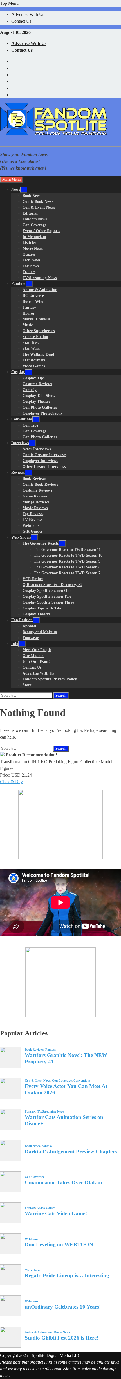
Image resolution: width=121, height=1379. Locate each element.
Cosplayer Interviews (40, 461)
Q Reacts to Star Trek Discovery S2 (52, 585)
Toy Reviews (33, 514)
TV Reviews (32, 520)
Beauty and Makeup (40, 632)
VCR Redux (33, 579)
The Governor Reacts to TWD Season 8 (67, 567)
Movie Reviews (35, 508)
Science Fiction (35, 337)
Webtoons (31, 525)
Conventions (21, 419)
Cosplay (18, 372)
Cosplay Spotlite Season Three (48, 602)
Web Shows (21, 537)
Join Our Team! (36, 661)
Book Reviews (34, 479)
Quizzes (29, 254)
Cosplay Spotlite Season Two (47, 596)
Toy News (31, 266)
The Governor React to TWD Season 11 (67, 549)
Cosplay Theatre (36, 401)
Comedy (30, 390)
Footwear (31, 638)
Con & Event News (39, 207)
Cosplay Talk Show (39, 396)
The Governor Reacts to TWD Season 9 (67, 561)
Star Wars (31, 348)
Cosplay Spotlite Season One (47, 591)
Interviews (20, 443)
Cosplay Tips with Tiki (42, 608)
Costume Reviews (37, 384)
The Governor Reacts (41, 543)
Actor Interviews (37, 449)
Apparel (29, 626)
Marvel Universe (36, 319)
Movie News (33, 248)
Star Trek (31, 342)
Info (14, 644)
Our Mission (33, 656)
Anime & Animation (40, 290)
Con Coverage (34, 225)
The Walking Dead (38, 354)
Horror (29, 313)
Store (27, 685)
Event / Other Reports (41, 231)
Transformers (34, 360)
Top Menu (9, 3)
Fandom (18, 284)
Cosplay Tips (33, 378)
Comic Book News (38, 201)
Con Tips (30, 425)
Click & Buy (11, 781)
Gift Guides (32, 531)
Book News (32, 196)
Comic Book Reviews (40, 484)
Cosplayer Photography (43, 413)
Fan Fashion (22, 620)
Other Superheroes (39, 331)
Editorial (30, 213)
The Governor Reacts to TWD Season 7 (67, 573)
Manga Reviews (36, 502)
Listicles (29, 242)
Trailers (29, 272)
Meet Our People (37, 650)
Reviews (18, 472)
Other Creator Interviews (44, 467)
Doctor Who (33, 301)
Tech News (31, 260)
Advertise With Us (27, 14)
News (15, 189)
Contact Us (21, 21)
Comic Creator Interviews (44, 455)
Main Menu (11, 179)
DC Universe (33, 296)
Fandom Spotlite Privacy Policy (50, 679)
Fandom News (35, 219)
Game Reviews (35, 496)
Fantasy (29, 307)
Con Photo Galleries (40, 407)
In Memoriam (34, 237)
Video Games (34, 366)
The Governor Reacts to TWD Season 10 (68, 555)
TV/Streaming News (40, 278)
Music (28, 325)
